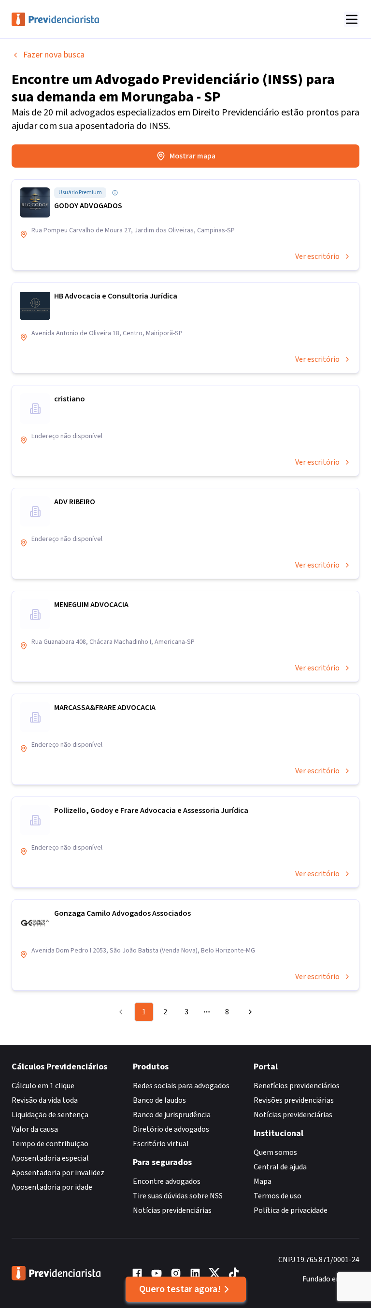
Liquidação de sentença (50, 1114)
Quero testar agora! (180, 1289)
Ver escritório (317, 256)
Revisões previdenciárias (294, 1100)
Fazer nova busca (54, 54)
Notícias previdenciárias (172, 1210)
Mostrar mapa (192, 156)
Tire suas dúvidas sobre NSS (178, 1196)
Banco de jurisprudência (172, 1114)
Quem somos (275, 1152)
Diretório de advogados (171, 1129)
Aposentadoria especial (50, 1158)
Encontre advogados (166, 1181)
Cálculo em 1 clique (43, 1085)
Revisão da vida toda (45, 1100)
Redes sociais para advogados (181, 1085)
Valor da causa (35, 1129)
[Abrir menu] (351, 19)
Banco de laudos (159, 1100)
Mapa (262, 1181)
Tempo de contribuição (50, 1143)
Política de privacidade (291, 1210)
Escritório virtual (161, 1143)
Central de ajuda (280, 1167)
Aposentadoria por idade (52, 1187)
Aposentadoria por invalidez (58, 1172)
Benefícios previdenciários (297, 1085)
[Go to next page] (249, 1012)
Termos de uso (277, 1196)
